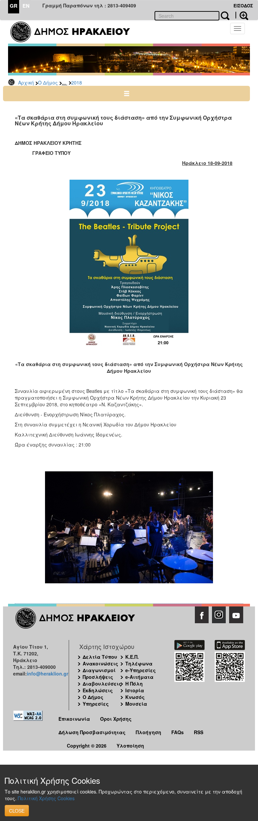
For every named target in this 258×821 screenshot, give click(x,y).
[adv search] (241, 15)
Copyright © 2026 (86, 745)
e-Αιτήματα (139, 676)
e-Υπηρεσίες (140, 670)
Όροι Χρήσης (116, 718)
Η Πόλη (134, 683)
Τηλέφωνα (139, 663)
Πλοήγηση (148, 732)
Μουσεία (136, 703)
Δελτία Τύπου (100, 656)
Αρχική (26, 82)
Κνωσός (135, 697)
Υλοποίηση (130, 745)
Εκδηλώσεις (98, 690)
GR (13, 5)
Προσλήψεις (98, 676)
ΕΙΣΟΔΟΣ (243, 5)
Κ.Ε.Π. (132, 656)
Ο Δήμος (48, 82)
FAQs (177, 732)
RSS (198, 732)
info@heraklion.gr (47, 673)
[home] (74, 32)
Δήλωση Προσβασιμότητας (92, 732)
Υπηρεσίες (96, 703)
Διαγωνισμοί (99, 670)
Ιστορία (134, 690)
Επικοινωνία (74, 718)
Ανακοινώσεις (100, 663)
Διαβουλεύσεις (102, 683)
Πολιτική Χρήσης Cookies (46, 798)
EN (26, 5)
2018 (76, 82)
